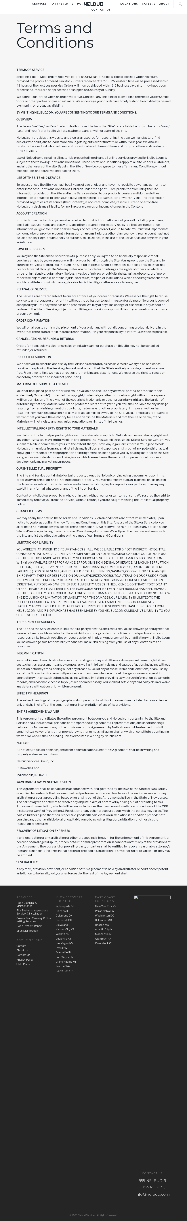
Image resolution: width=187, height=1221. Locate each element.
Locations (129, 3)
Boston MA (102, 925)
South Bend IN (64, 971)
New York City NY (105, 906)
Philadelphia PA (104, 911)
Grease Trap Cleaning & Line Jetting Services (33, 920)
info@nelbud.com (152, 1194)
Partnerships (62, 3)
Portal (83, 3)
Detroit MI (62, 948)
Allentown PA (103, 938)
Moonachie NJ (103, 934)
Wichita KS (62, 934)
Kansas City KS (65, 929)
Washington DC (104, 915)
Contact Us (101, 9)
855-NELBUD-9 (152, 1180)
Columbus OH (64, 915)
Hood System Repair (29, 926)
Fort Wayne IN (64, 957)
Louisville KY (63, 938)
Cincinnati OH (64, 920)
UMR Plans (23, 964)
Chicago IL (62, 911)
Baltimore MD (103, 920)
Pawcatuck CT (104, 943)
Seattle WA (63, 966)
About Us (22, 950)
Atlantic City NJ (104, 929)
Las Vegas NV (64, 943)
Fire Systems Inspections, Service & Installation (32, 912)
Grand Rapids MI (66, 961)
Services (39, 3)
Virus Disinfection (27, 930)
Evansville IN (63, 952)
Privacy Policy (24, 959)
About (164, 3)
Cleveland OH (64, 925)
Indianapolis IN (65, 906)
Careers (148, 3)
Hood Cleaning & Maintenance (26, 904)
